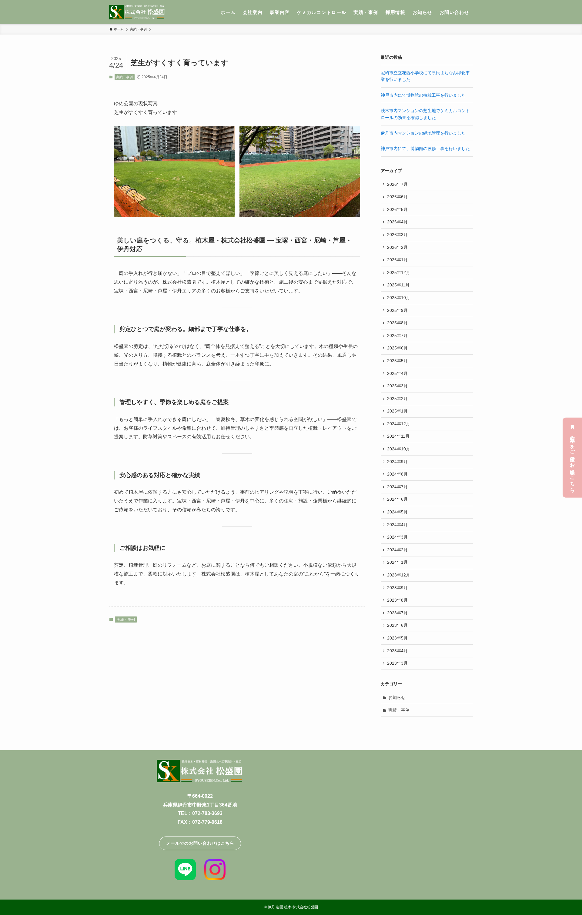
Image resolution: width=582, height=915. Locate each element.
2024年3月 (397, 537)
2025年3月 (397, 385)
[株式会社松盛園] (137, 12)
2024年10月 (398, 448)
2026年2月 (397, 247)
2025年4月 (397, 373)
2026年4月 (397, 221)
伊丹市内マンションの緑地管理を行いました (423, 133)
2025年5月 (397, 360)
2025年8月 (397, 322)
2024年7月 (397, 486)
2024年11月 (398, 436)
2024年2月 (397, 549)
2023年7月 (397, 612)
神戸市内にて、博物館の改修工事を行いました (425, 148)
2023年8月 (397, 600)
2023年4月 (397, 650)
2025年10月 (398, 297)
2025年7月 (397, 335)
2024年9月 (397, 461)
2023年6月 (397, 625)
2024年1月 (397, 562)
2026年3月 (397, 234)
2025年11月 (398, 284)
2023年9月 (397, 587)
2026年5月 (397, 209)
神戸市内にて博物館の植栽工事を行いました (423, 95)
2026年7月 (397, 184)
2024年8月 (397, 474)
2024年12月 (398, 423)
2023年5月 (397, 638)
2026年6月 (397, 196)
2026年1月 (397, 259)
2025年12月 (398, 272)
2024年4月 (397, 524)
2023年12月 (398, 575)
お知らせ (396, 697)
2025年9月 (397, 310)
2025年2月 (397, 398)
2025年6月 (397, 348)
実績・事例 (124, 77)
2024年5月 (397, 511)
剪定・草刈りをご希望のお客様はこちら (572, 461)
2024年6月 (397, 499)
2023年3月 (397, 663)
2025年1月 (397, 411)
